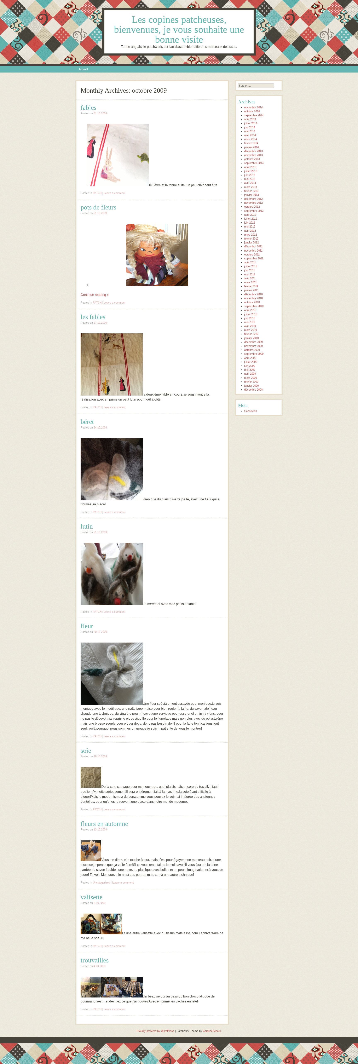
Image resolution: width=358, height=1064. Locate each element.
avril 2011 (250, 278)
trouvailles (95, 960)
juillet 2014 (250, 123)
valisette (92, 897)
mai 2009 (249, 369)
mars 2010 (250, 330)
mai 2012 (249, 226)
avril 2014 (250, 135)
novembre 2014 (253, 107)
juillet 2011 (250, 266)
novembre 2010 (253, 298)
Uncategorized (101, 882)
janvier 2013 (251, 194)
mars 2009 (250, 377)
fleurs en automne (104, 823)
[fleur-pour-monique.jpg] (112, 703)
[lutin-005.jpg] (112, 604)
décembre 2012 (253, 198)
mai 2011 (249, 274)
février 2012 (251, 238)
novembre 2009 (253, 345)
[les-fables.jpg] (112, 394)
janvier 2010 (251, 338)
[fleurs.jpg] (91, 860)
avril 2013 (250, 182)
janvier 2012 (251, 242)
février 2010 (251, 333)
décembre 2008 (253, 389)
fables (88, 107)
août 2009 (250, 358)
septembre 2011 (253, 258)
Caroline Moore (212, 1031)
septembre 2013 (254, 163)
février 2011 (251, 286)
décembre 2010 (253, 294)
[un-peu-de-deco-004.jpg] (118, 185)
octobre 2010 (252, 302)
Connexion (250, 411)
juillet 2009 (250, 361)
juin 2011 (249, 270)
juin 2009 (249, 365)
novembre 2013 (253, 155)
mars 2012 (250, 234)
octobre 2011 (252, 254)
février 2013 (251, 190)
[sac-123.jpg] (91, 933)
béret (87, 421)
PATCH (97, 193)
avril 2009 (250, 373)
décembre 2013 (253, 151)
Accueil (83, 69)
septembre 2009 (254, 353)
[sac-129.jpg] (111, 933)
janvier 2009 (251, 385)
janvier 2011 (251, 290)
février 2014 (251, 143)
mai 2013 (249, 178)
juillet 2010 (250, 314)
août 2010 (250, 310)
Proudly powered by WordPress (155, 1031)
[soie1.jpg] (91, 786)
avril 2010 (250, 326)
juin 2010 (249, 318)
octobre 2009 (252, 349)
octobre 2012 (252, 206)
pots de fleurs (98, 207)
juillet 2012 (250, 218)
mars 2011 (250, 282)
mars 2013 (250, 187)
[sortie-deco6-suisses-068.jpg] (132, 996)
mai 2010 (249, 322)
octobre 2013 (252, 159)
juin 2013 (249, 175)
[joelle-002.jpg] (112, 499)
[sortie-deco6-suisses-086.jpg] (91, 996)
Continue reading (95, 295)
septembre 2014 (254, 115)
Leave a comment (114, 193)
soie (86, 750)
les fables (93, 317)
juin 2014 (249, 127)
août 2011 (250, 262)
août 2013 (250, 167)
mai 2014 (249, 131)
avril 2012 (250, 230)
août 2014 (250, 119)
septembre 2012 (254, 210)
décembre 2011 (253, 246)
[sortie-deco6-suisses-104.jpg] (111, 996)
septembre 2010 (254, 306)
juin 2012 (249, 222)
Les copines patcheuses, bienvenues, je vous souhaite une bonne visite (179, 29)
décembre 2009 (253, 342)
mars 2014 (250, 139)
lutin (87, 526)
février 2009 (251, 381)
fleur (87, 626)
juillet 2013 (250, 171)
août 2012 (250, 214)
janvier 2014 (251, 147)
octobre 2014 (252, 111)
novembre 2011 (253, 250)
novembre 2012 (253, 202)
